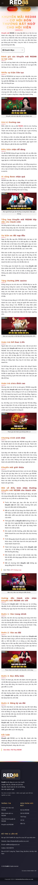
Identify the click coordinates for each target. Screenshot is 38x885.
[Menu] (2, 3)
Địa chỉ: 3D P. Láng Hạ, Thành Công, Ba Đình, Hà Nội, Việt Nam (19, 852)
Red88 (3, 782)
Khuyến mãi (5, 33)
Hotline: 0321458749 (7, 848)
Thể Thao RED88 (16, 750)
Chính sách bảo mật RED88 (7, 809)
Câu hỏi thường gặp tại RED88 (8, 820)
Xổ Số (22, 820)
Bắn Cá (22, 823)
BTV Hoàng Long (16, 570)
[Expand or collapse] (22, 50)
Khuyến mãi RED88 (7, 824)
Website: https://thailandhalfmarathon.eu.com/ (15, 841)
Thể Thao (23, 816)
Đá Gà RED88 (24, 810)
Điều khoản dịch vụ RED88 (7, 814)
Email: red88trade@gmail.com (10, 844)
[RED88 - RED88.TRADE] (19, 3)
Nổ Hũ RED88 (24, 813)
